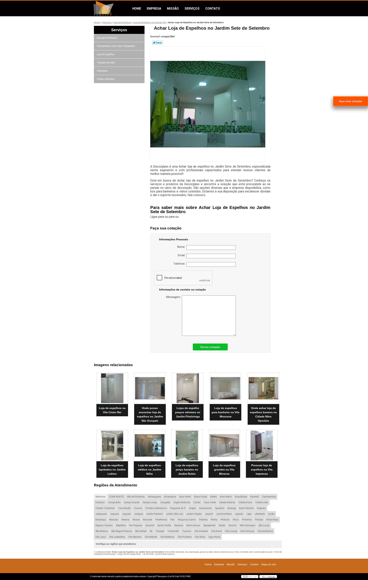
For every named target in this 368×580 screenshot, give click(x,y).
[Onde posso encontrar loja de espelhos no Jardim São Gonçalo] (150, 388)
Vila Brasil (216, 531)
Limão (271, 514)
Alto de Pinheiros (136, 496)
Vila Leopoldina (117, 537)
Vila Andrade (201, 531)
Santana (178, 525)
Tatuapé (159, 531)
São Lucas (264, 525)
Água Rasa (214, 537)
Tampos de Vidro (106, 62)
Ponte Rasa (272, 519)
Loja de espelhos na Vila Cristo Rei (112, 410)
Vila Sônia (200, 537)
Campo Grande (131, 502)
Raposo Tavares (104, 525)
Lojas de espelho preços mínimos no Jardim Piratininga (187, 412)
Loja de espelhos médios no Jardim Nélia (149, 469)
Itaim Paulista (246, 508)
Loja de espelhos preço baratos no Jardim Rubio (187, 469)
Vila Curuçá (231, 531)
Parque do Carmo (187, 519)
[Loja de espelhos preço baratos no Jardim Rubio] (187, 445)
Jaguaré (126, 514)
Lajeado (239, 514)
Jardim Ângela (194, 514)
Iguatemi (219, 508)
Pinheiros (247, 519)
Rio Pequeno (135, 525)
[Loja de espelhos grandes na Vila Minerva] (224, 445)
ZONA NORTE (116, 496)
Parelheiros (161, 519)
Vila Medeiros (167, 537)
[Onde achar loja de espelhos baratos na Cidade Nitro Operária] (263, 388)
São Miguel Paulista (121, 531)
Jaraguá (138, 514)
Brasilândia (241, 496)
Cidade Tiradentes (105, 508)
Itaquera (261, 508)
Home (136, 8)
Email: (182, 255)
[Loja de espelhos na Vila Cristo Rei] (112, 388)
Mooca (136, 519)
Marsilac (113, 519)
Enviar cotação (210, 346)
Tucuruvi (186, 531)
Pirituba (259, 519)
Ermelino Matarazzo (156, 508)
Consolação (124, 508)
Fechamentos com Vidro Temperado (116, 46)
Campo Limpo (150, 502)
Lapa (248, 514)
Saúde (222, 525)
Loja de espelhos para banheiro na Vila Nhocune (225, 412)
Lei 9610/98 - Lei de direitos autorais (159, 554)
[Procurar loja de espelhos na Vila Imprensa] (262, 445)
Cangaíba (165, 502)
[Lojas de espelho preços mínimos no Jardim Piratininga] (188, 388)
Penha (214, 519)
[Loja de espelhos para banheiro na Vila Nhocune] (225, 388)
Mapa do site (268, 564)
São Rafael (140, 531)
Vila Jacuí (100, 537)
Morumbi (147, 519)
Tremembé (173, 531)
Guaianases (205, 508)
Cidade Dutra (245, 502)
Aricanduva (170, 496)
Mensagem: (174, 297)
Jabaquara (101, 514)
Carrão (196, 502)
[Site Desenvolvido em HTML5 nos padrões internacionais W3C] (249, 576)
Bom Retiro (226, 496)
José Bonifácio (224, 514)
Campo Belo (114, 502)
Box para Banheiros (107, 38)
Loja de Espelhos (105, 54)
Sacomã (149, 525)
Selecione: (100, 496)
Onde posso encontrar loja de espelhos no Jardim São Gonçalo (150, 414)
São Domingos (247, 525)
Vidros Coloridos (105, 79)
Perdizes (225, 519)
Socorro (232, 525)
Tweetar (157, 42)
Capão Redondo (181, 502)
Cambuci (100, 502)
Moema (125, 519)
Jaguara (114, 514)
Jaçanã (209, 514)
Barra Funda (200, 496)
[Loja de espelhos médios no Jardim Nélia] (149, 445)
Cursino (138, 508)
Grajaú (192, 508)
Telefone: (179, 263)
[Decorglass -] (112, 8)
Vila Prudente (184, 537)
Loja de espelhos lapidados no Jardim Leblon (112, 469)
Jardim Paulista (154, 514)
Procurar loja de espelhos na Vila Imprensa (262, 469)
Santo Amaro (193, 525)
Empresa (154, 8)
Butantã (254, 496)
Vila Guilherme (265, 531)
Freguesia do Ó (178, 508)
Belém (213, 496)
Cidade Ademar (227, 502)
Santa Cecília (164, 525)
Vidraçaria (102, 71)
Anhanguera (154, 496)
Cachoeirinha (269, 496)
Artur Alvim (185, 496)
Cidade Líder (261, 502)
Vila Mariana (134, 537)
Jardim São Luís (174, 514)
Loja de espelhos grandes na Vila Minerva (224, 469)
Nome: (181, 246)
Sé (151, 531)
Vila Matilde (151, 537)
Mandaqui (100, 519)
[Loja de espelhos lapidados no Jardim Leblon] (112, 445)
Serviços (192, 8)
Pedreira (203, 519)
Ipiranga (232, 508)
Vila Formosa (247, 531)
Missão (173, 8)
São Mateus (101, 531)
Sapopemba (209, 525)
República (121, 525)
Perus (236, 519)
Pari (172, 519)
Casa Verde (210, 502)
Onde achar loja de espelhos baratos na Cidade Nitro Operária (263, 414)
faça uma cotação (350, 101)
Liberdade (260, 514)
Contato (212, 8)
